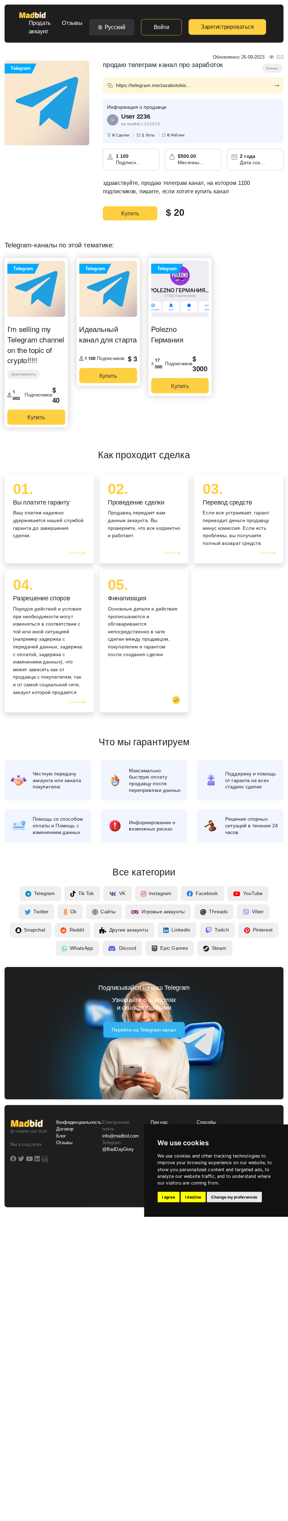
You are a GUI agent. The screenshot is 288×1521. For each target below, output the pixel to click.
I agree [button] (168, 1197)
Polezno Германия (167, 334)
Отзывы (72, 23)
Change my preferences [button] (234, 1197)
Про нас (159, 1122)
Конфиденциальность (75, 1122)
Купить (130, 213)
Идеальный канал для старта (108, 334)
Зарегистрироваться (227, 27)
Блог (61, 1136)
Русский (115, 27)
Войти (161, 27)
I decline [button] (193, 1197)
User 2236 (135, 116)
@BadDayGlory (118, 1149)
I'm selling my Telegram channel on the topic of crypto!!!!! (35, 344)
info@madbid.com (120, 1136)
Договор (65, 1129)
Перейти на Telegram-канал (144, 1030)
